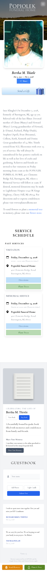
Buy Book (24, 417)
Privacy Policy (18, 561)
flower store (35, 212)
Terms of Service (29, 561)
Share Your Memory (15, 450)
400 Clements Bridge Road (23, 270)
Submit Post (23, 493)
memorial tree (35, 209)
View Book (11, 417)
